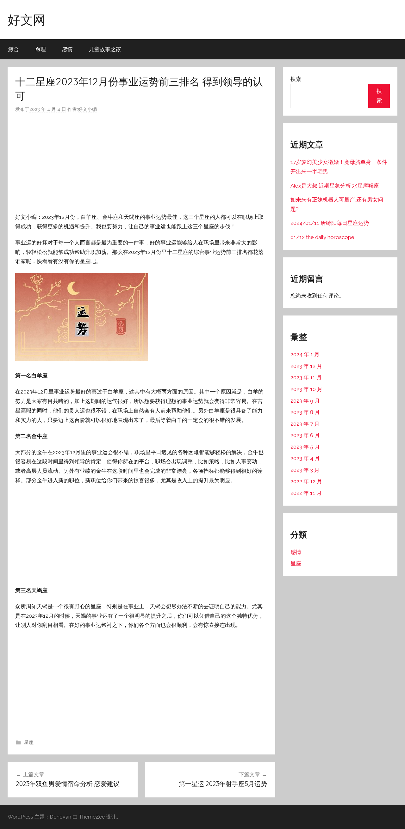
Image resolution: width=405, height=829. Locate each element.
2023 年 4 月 (305, 458)
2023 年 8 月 (305, 412)
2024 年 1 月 (305, 354)
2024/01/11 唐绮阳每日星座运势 (329, 223)
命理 (40, 49)
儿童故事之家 (105, 49)
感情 (67, 49)
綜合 (13, 49)
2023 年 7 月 (305, 424)
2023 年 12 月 (306, 366)
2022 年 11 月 (306, 493)
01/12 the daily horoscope (322, 237)
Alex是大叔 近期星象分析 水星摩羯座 (334, 186)
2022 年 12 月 (306, 481)
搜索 (295, 79)
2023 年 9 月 (305, 401)
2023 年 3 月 (305, 470)
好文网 (27, 19)
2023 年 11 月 (306, 377)
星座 (29, 742)
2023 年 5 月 (305, 447)
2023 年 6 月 (305, 435)
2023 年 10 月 (306, 389)
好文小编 (87, 109)
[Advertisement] (141, 163)
